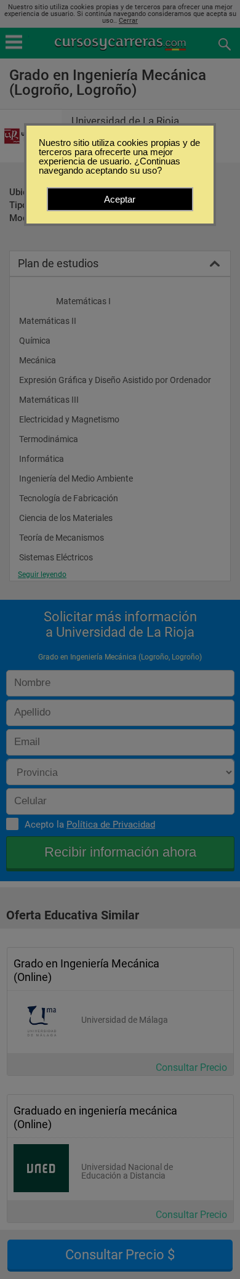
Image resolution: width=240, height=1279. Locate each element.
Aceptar (119, 199)
